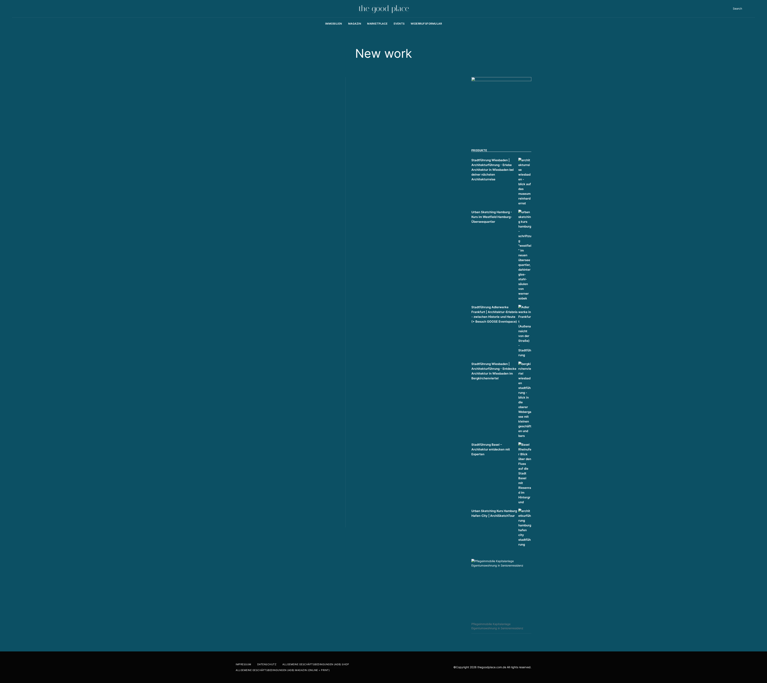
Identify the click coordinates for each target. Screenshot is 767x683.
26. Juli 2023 (255, 358)
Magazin (354, 23)
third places (272, 186)
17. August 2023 (257, 223)
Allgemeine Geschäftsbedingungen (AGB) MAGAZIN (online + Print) (283, 670)
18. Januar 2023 (372, 202)
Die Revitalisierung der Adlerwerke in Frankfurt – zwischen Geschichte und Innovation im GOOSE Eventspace (280, 338)
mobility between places (295, 182)
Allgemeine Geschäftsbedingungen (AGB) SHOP (315, 664)
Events (399, 23)
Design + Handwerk (271, 317)
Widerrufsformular (426, 23)
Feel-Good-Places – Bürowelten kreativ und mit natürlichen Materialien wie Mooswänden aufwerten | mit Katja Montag (403, 345)
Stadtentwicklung (248, 186)
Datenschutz (267, 664)
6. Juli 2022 (369, 365)
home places (266, 182)
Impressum (243, 664)
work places (292, 186)
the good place (256, 218)
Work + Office (361, 471)
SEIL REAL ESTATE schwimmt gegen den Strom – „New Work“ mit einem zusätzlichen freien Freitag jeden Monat (402, 182)
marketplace (377, 23)
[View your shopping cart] (753, 9)
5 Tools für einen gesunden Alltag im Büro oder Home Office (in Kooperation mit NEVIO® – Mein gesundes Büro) (400, 488)
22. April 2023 (255, 509)
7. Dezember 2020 (373, 508)
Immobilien (333, 23)
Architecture (245, 182)
